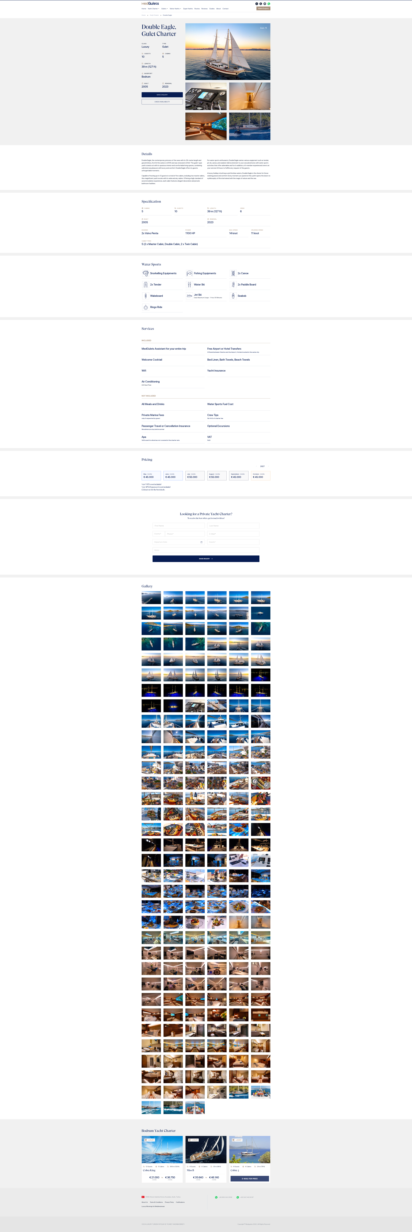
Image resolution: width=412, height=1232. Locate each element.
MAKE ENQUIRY (162, 95)
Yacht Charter (153, 9)
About (218, 9)
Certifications (180, 1202)
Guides (212, 9)
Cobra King (149, 1170)
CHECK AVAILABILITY (162, 102)
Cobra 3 (235, 1170)
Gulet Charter (154, 15)
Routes (197, 9)
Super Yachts (188, 9)
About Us (145, 1202)
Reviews (204, 9)
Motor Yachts (175, 9)
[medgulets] (150, 3)
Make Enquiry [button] (263, 8)
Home (144, 9)
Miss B (190, 1170)
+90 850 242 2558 (225, 1197)
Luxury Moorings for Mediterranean (153, 1206)
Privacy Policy (169, 1202)
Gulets (163, 9)
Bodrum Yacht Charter (159, 1131)
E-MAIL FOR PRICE (250, 1179)
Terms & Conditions (156, 1202)
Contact (226, 9)
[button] (256, 3)
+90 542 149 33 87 (247, 1197)
